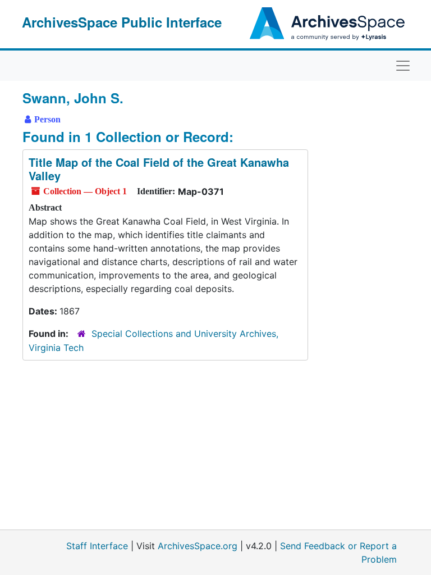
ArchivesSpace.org (197, 545)
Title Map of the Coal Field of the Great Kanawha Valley (159, 169)
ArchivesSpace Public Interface (122, 21)
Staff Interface (97, 545)
